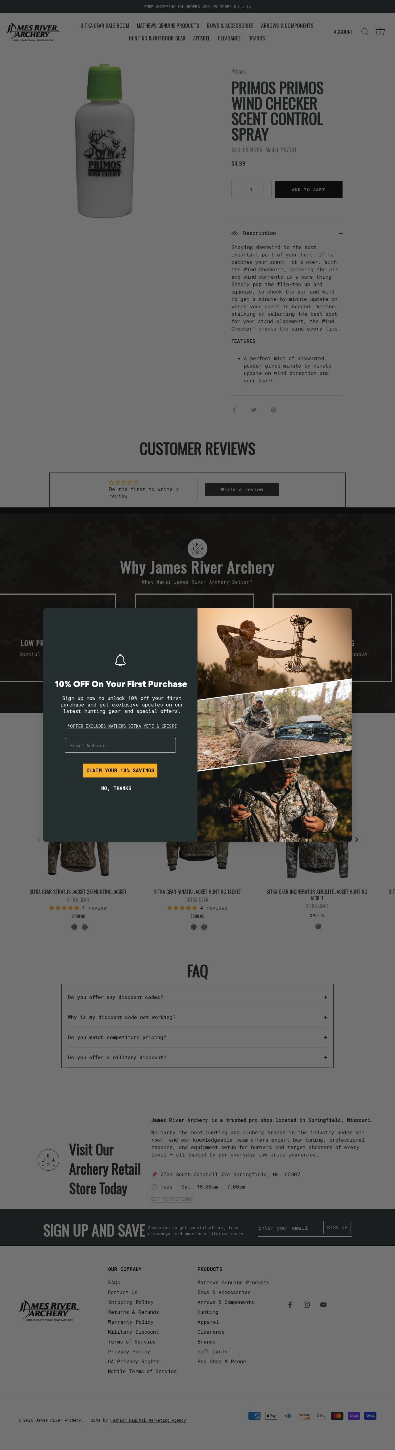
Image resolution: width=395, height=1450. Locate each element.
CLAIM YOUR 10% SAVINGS (120, 770)
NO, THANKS (116, 788)
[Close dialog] (52, 617)
